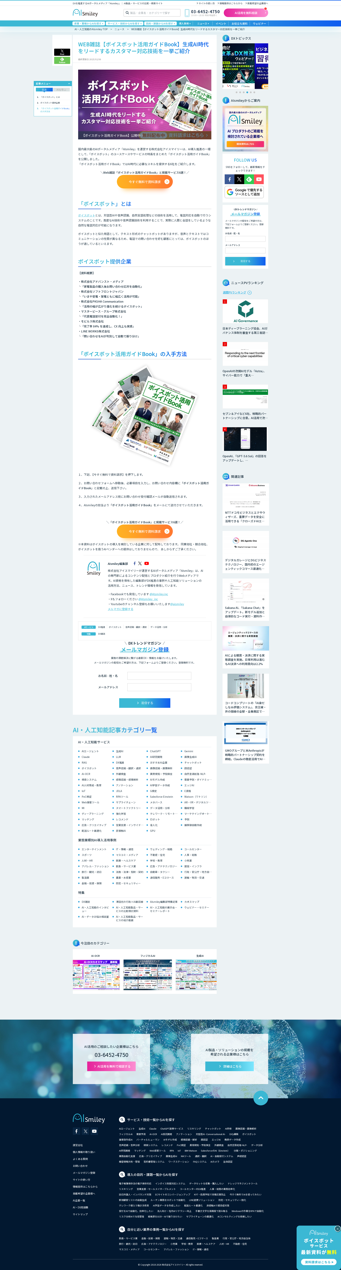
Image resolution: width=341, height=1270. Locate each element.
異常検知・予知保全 (161, 774)
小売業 (188, 860)
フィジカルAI (125, 1134)
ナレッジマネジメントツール (243, 1183)
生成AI (119, 751)
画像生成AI (190, 757)
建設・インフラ (193, 866)
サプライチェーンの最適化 (200, 1216)
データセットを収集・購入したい (206, 1183)
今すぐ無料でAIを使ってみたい (245, 1194)
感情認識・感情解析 (127, 779)
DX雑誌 (101, 633)
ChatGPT (155, 751)
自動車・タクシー (160, 872)
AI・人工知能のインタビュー (95, 909)
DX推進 (101, 626)
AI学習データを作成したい (166, 1205)
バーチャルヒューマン (147, 1139)
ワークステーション (178, 1161)
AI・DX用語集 (80, 1207)
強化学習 (121, 813)
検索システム (89, 779)
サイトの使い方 (207, 3)
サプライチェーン (126, 802)
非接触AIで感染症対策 (218, 1205)
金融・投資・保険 (92, 883)
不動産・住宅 (157, 855)
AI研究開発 (156, 757)
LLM (118, 757)
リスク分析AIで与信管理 (131, 1216)
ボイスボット (86, 215)
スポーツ (87, 855)
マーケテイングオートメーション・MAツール (198, 813)
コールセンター (193, 849)
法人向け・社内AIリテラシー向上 (174, 1211)
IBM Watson (191, 1150)
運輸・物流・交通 (194, 877)
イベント (221, 23)
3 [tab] (244, 92)
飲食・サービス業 (126, 866)
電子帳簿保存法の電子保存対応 (135, 1183)
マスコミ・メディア (127, 855)
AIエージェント (90, 751)
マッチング (88, 819)
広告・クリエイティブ (94, 825)
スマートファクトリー (128, 808)
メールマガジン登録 (84, 1172)
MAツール (186, 1156)
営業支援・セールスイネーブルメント (156, 1189)
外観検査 (121, 774)
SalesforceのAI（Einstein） (215, 1150)
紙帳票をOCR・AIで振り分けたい (165, 1216)
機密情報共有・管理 (129, 1161)
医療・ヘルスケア (126, 860)
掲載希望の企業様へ (257, 3)
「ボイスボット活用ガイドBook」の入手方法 (55, 110)
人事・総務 (190, 855)
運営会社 (78, 1145)
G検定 (153, 791)
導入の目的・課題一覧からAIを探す (152, 1174)
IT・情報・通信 (124, 849)
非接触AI (121, 830)
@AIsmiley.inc (159, 594)
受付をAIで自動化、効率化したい (136, 1211)
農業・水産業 (123, 877)
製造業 (85, 877)
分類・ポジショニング (245, 1150)
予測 (186, 819)
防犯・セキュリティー (128, 883)
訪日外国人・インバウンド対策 (135, 1194)
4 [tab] (247, 92)
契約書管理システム (154, 1161)
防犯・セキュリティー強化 (232, 1200)
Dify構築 (233, 1134)
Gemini (188, 751)
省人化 (154, 825)
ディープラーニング (93, 813)
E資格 (187, 791)
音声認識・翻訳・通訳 (136, 626)
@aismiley (177, 604)
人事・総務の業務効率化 (222, 1189)
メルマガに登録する (120, 609)
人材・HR (87, 860)
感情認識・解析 (189, 1139)
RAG (84, 762)
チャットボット (193, 762)
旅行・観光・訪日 (92, 872)
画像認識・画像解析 (161, 768)
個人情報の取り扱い (84, 1152)
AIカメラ (214, 1161)
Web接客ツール (90, 802)
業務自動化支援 (127, 1156)
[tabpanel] (245, 66)
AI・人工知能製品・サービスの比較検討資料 (129, 909)
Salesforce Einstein (161, 796)
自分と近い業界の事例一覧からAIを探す (156, 1229)
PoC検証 (86, 796)
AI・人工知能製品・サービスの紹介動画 (129, 918)
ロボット (155, 819)
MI (83, 808)
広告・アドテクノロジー (163, 866)
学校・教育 (156, 860)
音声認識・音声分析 (129, 1145)
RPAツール (122, 796)
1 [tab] (236, 92)
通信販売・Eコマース (162, 877)
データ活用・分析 (158, 626)
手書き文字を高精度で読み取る (211, 1211)
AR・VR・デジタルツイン (198, 802)
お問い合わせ (80, 1166)
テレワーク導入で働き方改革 (134, 1205)
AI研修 (228, 1128)
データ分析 (257, 1145)
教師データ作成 (232, 1139)
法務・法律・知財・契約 (129, 872)
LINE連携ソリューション (202, 1200)
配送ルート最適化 (92, 830)
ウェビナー (259, 23)
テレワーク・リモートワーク (164, 813)
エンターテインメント (94, 849)
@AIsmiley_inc (148, 599)
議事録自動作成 (193, 825)
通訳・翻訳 (201, 1156)
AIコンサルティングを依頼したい (235, 1216)
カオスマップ (191, 901)
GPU (152, 830)
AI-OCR (86, 774)
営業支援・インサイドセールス (130, 825)
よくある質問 (80, 1159)
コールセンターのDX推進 (193, 1189)
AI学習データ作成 (160, 785)
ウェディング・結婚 (161, 849)
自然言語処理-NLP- (195, 774)
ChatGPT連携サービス (171, 1128)
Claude (86, 757)
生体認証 (227, 1161)
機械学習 (189, 808)
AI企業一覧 (79, 1200)
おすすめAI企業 (158, 762)
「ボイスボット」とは (50, 97)
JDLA (119, 791)
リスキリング (194, 1128)
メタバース (156, 802)
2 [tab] (240, 92)
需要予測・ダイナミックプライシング (198, 779)
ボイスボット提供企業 (50, 102)
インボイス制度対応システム (170, 1183)
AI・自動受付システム (221, 1156)
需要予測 (141, 1134)
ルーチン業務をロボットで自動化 (168, 1200)
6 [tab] (254, 92)
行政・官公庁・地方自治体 (198, 872)
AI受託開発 (166, 1134)
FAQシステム (200, 1161)
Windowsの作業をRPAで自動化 (248, 1211)
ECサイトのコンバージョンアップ (172, 1194)
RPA (172, 1150)
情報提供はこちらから (231, 3)
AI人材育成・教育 (91, 785)
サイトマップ (80, 1214)
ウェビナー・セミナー (196, 907)
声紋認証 (241, 1156)
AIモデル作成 (157, 779)
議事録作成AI (125, 1139)
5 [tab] (251, 92)
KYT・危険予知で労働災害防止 (210, 1194)
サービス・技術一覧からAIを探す (151, 1119)
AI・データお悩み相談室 (95, 916)
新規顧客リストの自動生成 (133, 1200)
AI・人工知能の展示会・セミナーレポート (163, 909)
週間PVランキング (234, 292)
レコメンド (122, 819)
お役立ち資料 (240, 23)
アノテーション (124, 785)
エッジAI (189, 785)
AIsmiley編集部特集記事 (164, 901)
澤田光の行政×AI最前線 (129, 901)
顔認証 (188, 768)
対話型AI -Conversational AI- (211, 1134)
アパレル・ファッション (95, 866)
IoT (84, 791)
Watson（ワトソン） (196, 796)
